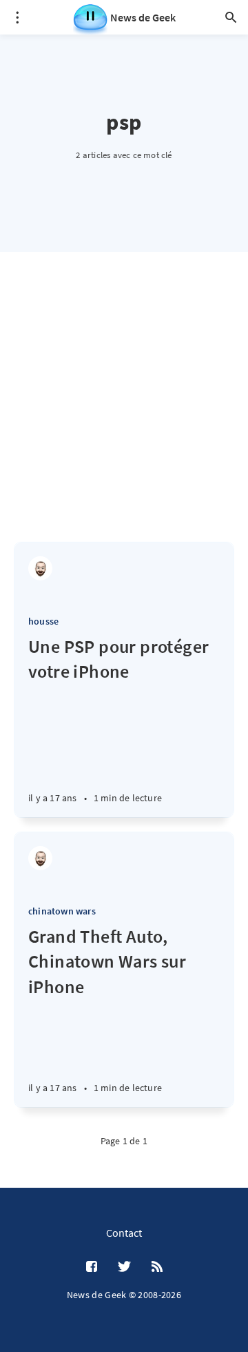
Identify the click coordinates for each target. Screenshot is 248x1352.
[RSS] (157, 1267)
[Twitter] (124, 1267)
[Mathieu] (40, 568)
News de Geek (143, 17)
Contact (124, 1233)
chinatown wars (62, 911)
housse (43, 621)
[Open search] (231, 17)
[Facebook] (91, 1267)
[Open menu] (17, 17)
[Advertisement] (124, 410)
